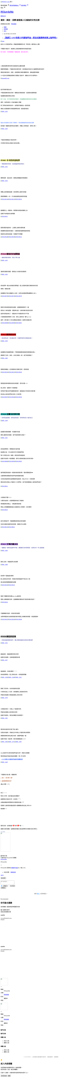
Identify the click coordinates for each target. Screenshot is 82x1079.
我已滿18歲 (4, 1075)
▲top (2, 875)
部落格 (6, 29)
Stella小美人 (3, 831)
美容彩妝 (13, 872)
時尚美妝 (13, 24)
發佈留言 (3, 887)
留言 (16, 867)
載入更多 (3, 878)
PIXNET (29, 1056)
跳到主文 (3, 16)
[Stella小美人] (5, 851)
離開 (9, 1075)
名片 (5, 31)
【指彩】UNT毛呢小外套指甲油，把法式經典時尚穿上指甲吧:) (30, 38)
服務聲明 (56, 1056)
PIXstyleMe (7, 11)
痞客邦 (13, 867)
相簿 (5, 27)
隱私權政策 (50, 1056)
